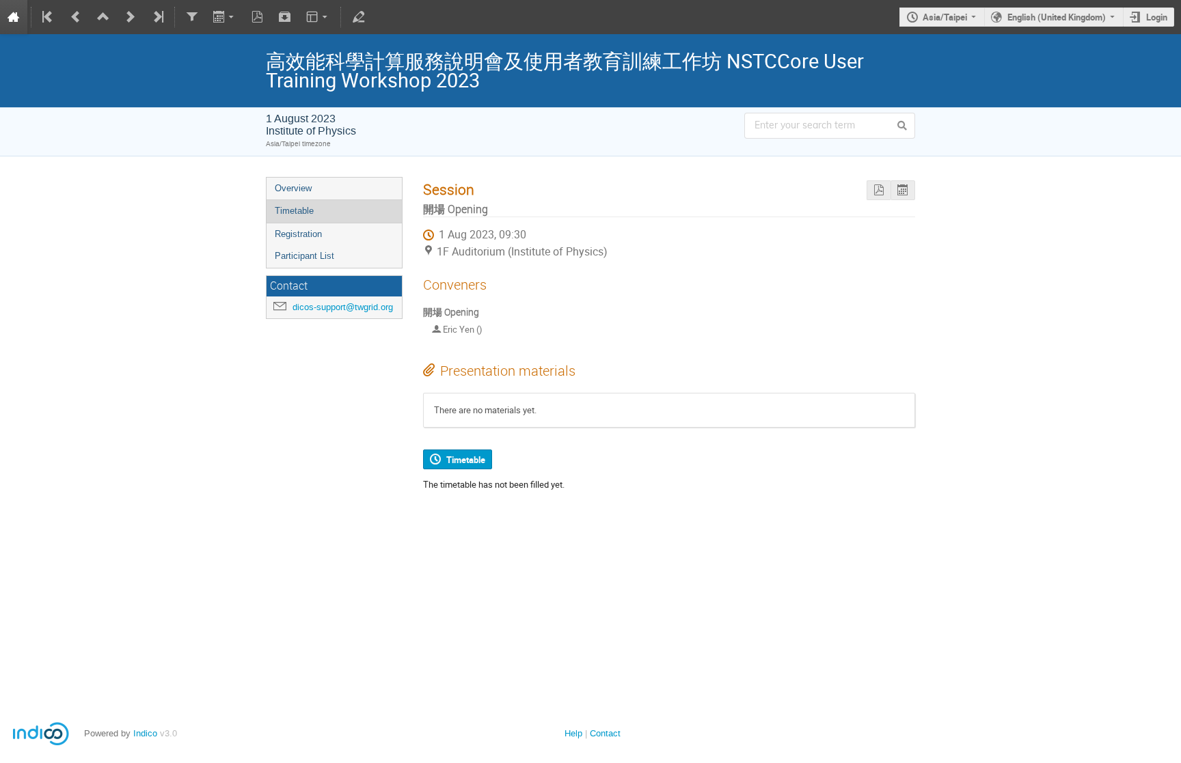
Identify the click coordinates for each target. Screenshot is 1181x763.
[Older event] (76, 17)
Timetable (294, 211)
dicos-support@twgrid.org (343, 307)
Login (1156, 17)
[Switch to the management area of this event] (358, 17)
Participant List (304, 256)
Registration (298, 234)
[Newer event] (130, 17)
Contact (605, 733)
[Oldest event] (48, 17)
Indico (145, 733)
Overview (293, 188)
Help (573, 733)
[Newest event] (157, 17)
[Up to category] (103, 17)
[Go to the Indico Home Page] (13, 17)
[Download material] (285, 17)
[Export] (224, 17)
